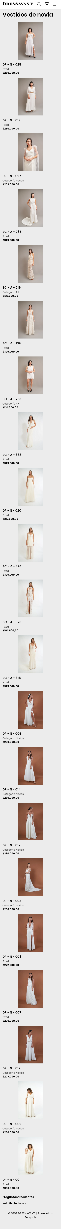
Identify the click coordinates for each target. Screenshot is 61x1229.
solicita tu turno (14, 1203)
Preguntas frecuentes (18, 1197)
